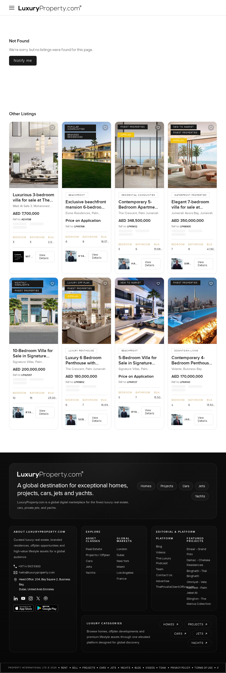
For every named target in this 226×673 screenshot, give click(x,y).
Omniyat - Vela (197, 582)
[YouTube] (23, 598)
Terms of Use (204, 668)
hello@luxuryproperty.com (37, 572)
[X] (38, 598)
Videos (160, 552)
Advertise (162, 581)
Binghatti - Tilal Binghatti (197, 573)
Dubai (120, 555)
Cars (186, 486)
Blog (159, 546)
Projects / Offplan (98, 555)
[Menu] (11, 7)
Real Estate (94, 549)
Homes (146, 486)
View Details (44, 256)
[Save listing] (52, 127)
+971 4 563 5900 (30, 566)
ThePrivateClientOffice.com (169, 587)
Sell (75, 668)
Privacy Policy (180, 668)
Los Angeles (125, 573)
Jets (202, 486)
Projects (167, 486)
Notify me (23, 60)
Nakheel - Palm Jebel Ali (197, 590)
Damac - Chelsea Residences (198, 562)
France (121, 579)
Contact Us (164, 575)
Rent (64, 668)
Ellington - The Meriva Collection (199, 601)
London (122, 549)
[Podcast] (46, 598)
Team (159, 569)
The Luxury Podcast (163, 560)
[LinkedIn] (16, 598)
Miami (121, 567)
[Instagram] (31, 598)
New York (123, 561)
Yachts (200, 496)
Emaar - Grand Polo (196, 551)
